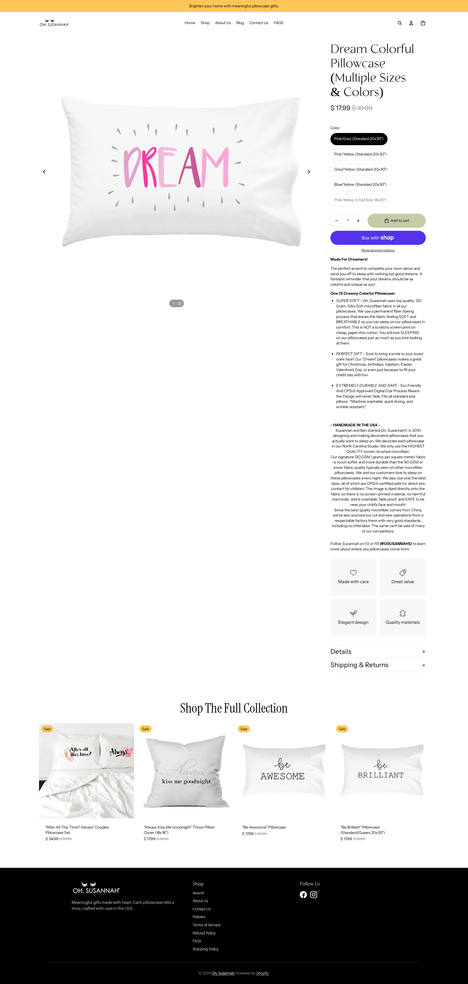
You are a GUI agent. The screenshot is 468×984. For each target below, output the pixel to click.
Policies (199, 916)
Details (340, 651)
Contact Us (202, 909)
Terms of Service (206, 925)
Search (198, 893)
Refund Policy (204, 933)
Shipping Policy (206, 949)
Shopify (262, 973)
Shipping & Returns (359, 665)
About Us (200, 900)
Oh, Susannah (223, 973)
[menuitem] (190, 23)
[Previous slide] (44, 172)
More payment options (378, 250)
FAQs (197, 940)
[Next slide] (308, 172)
